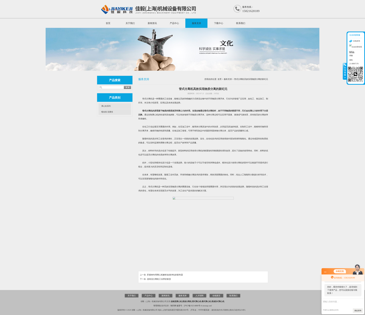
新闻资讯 (152, 23)
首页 (108, 23)
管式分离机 (147, 111)
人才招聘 (199, 296)
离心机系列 (106, 106)
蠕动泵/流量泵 (107, 112)
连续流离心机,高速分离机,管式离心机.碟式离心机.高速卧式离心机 (197, 301)
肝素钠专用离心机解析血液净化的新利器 (165, 275)
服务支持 (196, 23)
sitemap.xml (207, 306)
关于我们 (130, 23)
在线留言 (216, 296)
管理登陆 (157, 306)
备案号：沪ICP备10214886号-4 (189, 306)
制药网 (173, 306)
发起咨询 (357, 311)
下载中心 (218, 23)
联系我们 (240, 23)
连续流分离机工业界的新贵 (159, 279)
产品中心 (174, 23)
